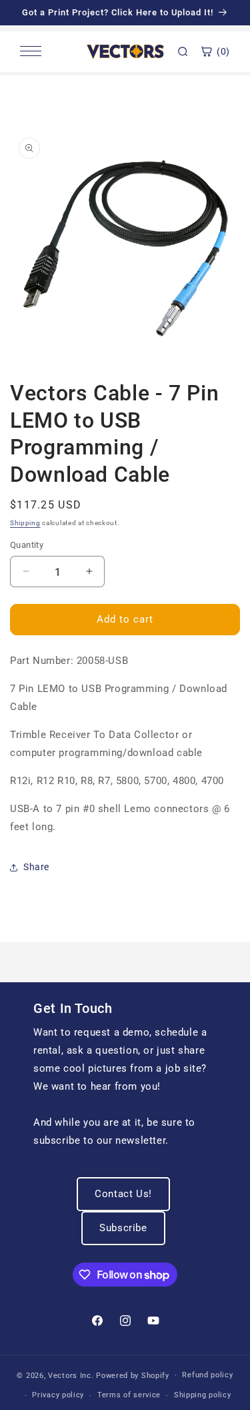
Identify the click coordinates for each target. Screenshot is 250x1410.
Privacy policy (58, 1395)
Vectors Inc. (72, 1375)
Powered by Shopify (132, 1375)
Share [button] (36, 866)
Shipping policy (202, 1395)
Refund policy (207, 1375)
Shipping (25, 522)
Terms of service (129, 1395)
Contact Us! (123, 1194)
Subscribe (123, 1228)
